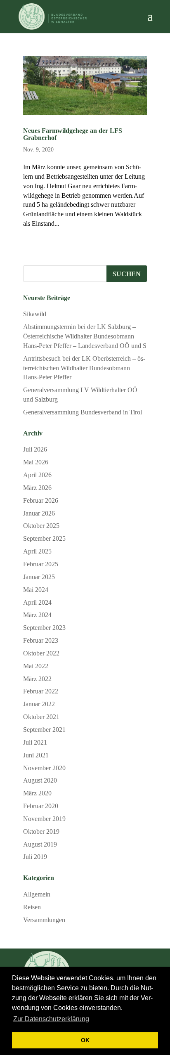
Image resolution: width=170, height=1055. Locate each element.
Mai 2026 (35, 462)
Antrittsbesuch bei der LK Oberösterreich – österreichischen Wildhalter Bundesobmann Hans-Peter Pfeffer (84, 368)
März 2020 (37, 793)
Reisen (32, 907)
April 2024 (37, 602)
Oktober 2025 (41, 525)
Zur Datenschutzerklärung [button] (51, 1018)
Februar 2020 (40, 805)
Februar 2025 (40, 564)
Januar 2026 (39, 513)
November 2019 (44, 818)
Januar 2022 (39, 703)
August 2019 (40, 844)
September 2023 (44, 627)
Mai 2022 (35, 665)
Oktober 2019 (41, 831)
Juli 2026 (35, 449)
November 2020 (44, 767)
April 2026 (37, 474)
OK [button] (85, 1040)
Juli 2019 (35, 856)
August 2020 (40, 780)
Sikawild (34, 313)
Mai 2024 (35, 589)
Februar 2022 (40, 691)
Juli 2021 (35, 742)
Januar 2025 (39, 576)
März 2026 (37, 487)
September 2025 (44, 538)
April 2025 (37, 551)
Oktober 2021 (41, 716)
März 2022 (37, 678)
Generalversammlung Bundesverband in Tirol (82, 412)
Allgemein (36, 894)
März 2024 (37, 614)
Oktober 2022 (41, 653)
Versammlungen (44, 919)
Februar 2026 (40, 500)
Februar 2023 (40, 640)
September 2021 (44, 729)
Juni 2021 (36, 755)
